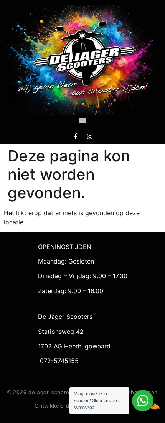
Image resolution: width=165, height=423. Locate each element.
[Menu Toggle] (82, 120)
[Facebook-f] (75, 136)
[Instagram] (89, 136)
